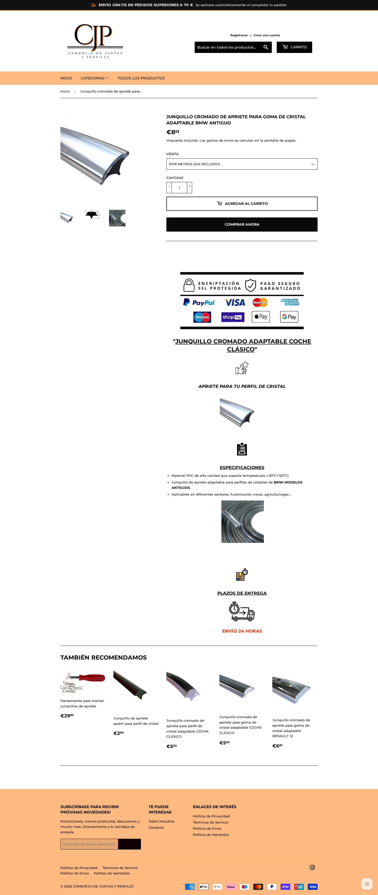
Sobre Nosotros (162, 821)
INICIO (66, 78)
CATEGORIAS (93, 78)
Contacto (156, 827)
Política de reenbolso (211, 835)
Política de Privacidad (211, 816)
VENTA (172, 154)
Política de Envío (207, 828)
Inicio (65, 91)
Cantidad (174, 177)
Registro (129, 844)
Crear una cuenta (267, 35)
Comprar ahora (242, 224)
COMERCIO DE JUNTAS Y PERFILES (103, 886)
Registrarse (239, 35)
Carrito (298, 47)
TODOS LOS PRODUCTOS (141, 78)
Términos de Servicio (210, 822)
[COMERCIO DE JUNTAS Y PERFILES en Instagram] (312, 868)
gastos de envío (219, 140)
